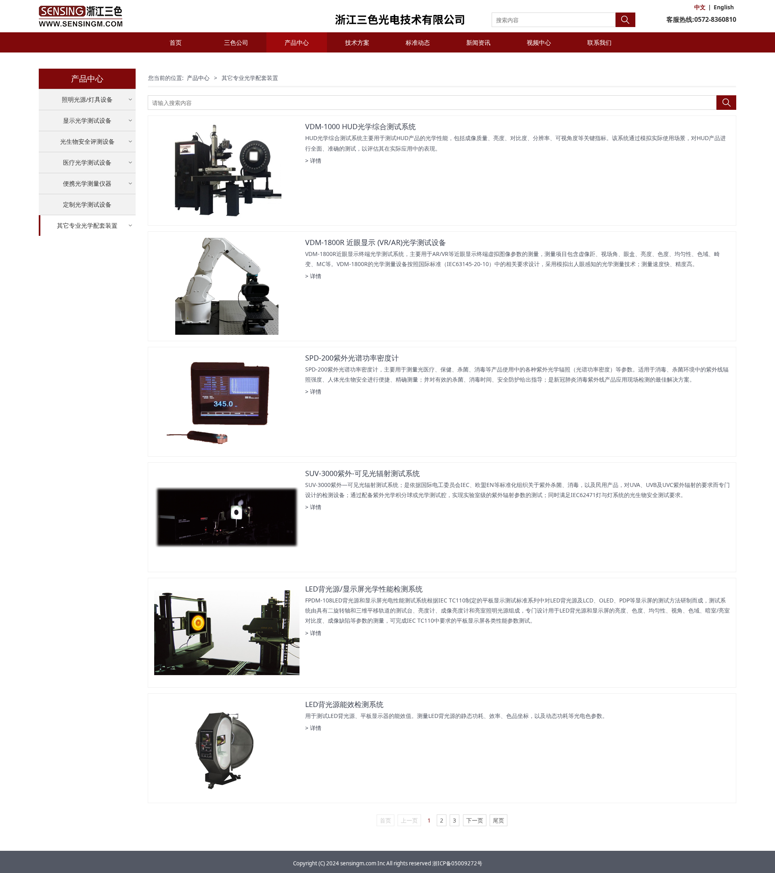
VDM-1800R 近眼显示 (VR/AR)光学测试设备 (375, 242)
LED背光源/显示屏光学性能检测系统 (364, 589)
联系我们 (599, 42)
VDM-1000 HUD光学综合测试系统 (360, 126)
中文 (700, 7)
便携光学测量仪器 (87, 183)
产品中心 (297, 42)
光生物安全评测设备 (87, 141)
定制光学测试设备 (87, 204)
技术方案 (357, 42)
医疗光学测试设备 (87, 162)
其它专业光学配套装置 (87, 225)
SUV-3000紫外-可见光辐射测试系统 (362, 473)
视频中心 (539, 42)
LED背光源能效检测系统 (344, 704)
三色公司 (236, 42)
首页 (176, 42)
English (724, 7)
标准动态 (418, 42)
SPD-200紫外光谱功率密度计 (352, 358)
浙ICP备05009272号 (457, 863)
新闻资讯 (478, 42)
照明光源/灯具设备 (87, 99)
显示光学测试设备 (87, 120)
